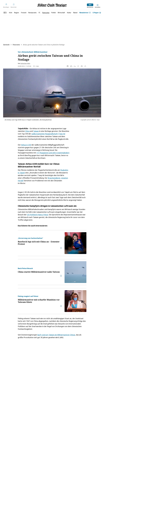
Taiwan (36, 131)
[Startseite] (52, 5)
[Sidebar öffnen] (5, 13)
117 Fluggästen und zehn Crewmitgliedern (52, 153)
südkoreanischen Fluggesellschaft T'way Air (48, 134)
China (27, 131)
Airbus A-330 (26, 145)
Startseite (6, 45)
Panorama (16, 45)
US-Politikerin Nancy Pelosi (37, 214)
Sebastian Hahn (25, 63)
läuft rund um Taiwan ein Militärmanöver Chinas (56, 335)
